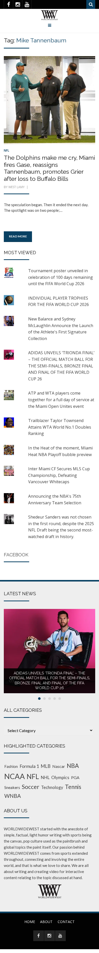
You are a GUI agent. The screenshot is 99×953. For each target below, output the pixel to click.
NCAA (14, 776)
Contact (66, 921)
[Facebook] (8, 4)
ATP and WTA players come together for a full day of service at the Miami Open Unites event (61, 399)
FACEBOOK (16, 554)
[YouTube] (26, 4)
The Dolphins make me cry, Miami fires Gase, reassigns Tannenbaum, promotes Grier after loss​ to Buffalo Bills (49, 168)
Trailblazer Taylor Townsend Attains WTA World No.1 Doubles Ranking (59, 427)
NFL (6, 150)
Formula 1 (29, 766)
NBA (73, 765)
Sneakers (12, 787)
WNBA (12, 796)
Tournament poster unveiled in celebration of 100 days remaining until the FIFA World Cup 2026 (60, 277)
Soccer (30, 786)
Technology (52, 787)
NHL (45, 777)
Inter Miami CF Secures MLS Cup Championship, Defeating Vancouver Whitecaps (59, 475)
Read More (18, 236)
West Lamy (16, 187)
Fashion (11, 766)
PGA (75, 777)
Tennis (73, 786)
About (46, 921)
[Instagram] (17, 4)
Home (29, 921)
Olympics (60, 777)
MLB (46, 766)
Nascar (58, 766)
